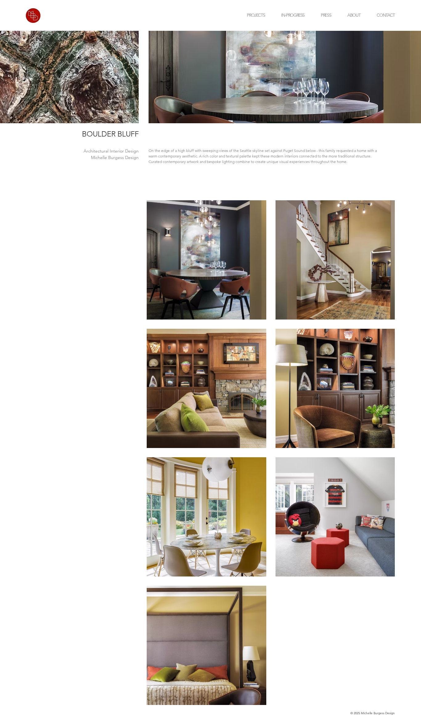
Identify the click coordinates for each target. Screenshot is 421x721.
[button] (377, 15)
